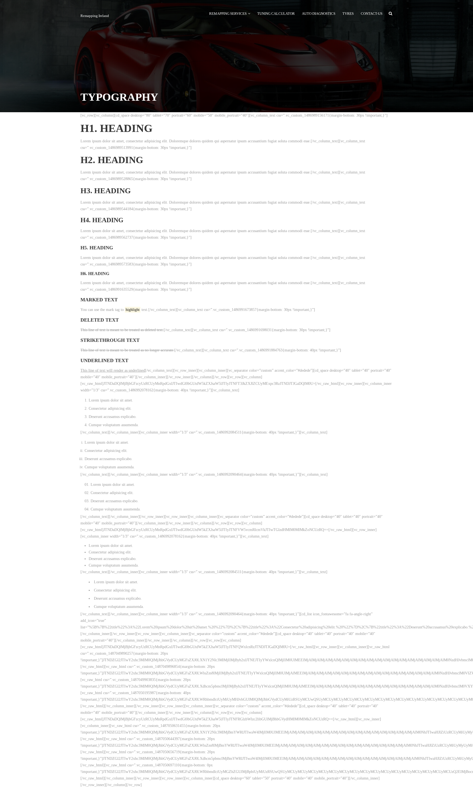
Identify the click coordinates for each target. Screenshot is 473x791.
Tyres (348, 13)
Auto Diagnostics (318, 13)
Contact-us (371, 13)
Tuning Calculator (276, 13)
